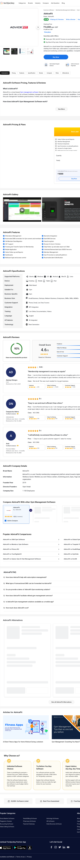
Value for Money (61, 348)
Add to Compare (12, 520)
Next (38, 27)
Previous (4, 156)
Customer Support (62, 356)
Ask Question (55, 3)
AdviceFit (51, 16)
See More (61, 109)
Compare (46, 3)
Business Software (49, 10)
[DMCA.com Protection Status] (30, 849)
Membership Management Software (65, 10)
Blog (63, 3)
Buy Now (56, 57)
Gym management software (29, 92)
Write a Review (70, 19)
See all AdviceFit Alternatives (61, 702)
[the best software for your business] (7, 4)
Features (59, 344)
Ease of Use (60, 351)
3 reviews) (19, 516)
